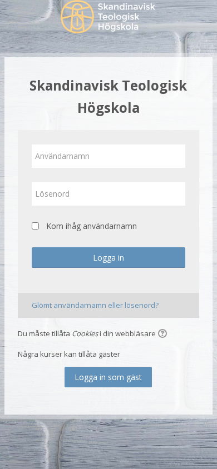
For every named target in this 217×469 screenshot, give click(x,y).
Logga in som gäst (108, 377)
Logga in (108, 257)
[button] (164, 334)
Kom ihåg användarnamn (91, 226)
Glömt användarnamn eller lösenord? (95, 305)
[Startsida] (108, 18)
